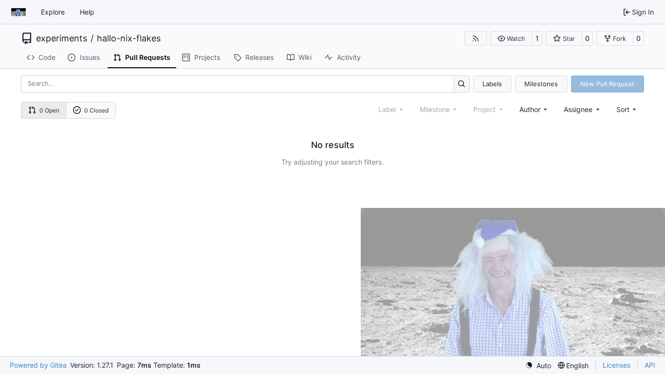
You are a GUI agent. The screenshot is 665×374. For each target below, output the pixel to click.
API (650, 365)
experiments (61, 38)
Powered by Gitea (38, 365)
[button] (511, 38)
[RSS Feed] (475, 38)
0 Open (49, 110)
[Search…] (462, 84)
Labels (492, 84)
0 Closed (96, 110)
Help (87, 12)
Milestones (541, 84)
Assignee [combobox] (578, 109)
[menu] (627, 109)
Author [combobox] (529, 109)
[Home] (18, 12)
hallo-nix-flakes (129, 38)
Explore (53, 12)
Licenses (616, 365)
